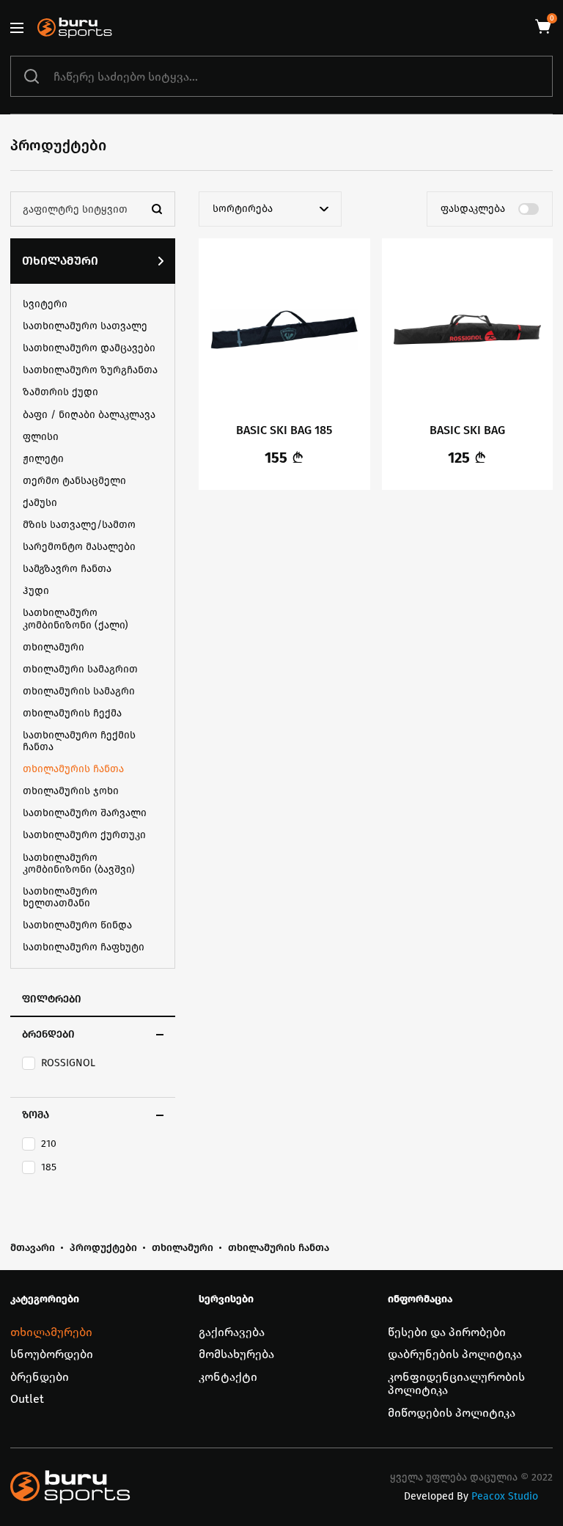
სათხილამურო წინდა (77, 925)
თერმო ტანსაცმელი (74, 480)
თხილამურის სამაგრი (79, 691)
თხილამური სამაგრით (80, 669)
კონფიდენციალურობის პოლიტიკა (456, 1383)
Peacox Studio (504, 1497)
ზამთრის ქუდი (60, 392)
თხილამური (60, 261)
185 (48, 1167)
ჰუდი (36, 590)
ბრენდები (39, 1377)
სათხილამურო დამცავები (89, 348)
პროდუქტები (103, 1248)
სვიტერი (45, 304)
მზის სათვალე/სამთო (79, 524)
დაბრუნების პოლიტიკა (455, 1354)
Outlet (27, 1399)
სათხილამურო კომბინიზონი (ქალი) (75, 618)
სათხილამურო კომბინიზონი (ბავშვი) (79, 863)
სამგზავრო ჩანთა (67, 568)
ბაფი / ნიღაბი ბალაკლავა (89, 414)
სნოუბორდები (51, 1354)
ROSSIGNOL (68, 1063)
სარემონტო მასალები (79, 546)
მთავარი (32, 1248)
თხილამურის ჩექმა (72, 713)
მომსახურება (236, 1354)
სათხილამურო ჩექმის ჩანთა (79, 741)
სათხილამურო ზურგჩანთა (90, 370)
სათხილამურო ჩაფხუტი (83, 947)
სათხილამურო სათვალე (85, 326)
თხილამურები (51, 1332)
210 (48, 1144)
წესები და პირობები (447, 1332)
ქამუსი (40, 502)
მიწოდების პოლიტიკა (451, 1413)
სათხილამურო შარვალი (85, 813)
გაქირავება (232, 1332)
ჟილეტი (43, 458)
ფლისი (41, 436)
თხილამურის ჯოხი (71, 791)
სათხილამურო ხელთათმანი (60, 897)
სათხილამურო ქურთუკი (84, 835)
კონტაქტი (228, 1377)
